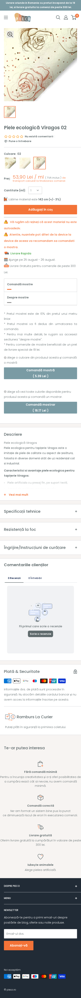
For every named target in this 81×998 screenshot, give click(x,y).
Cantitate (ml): (15, 190)
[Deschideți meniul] (6, 17)
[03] (10, 163)
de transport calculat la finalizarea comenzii (39, 179)
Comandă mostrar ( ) (40, 408)
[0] (73, 17)
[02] (39, 163)
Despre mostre (18, 297)
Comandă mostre (20, 284)
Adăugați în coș (40, 209)
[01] (25, 163)
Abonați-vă (19, 945)
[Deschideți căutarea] (58, 17)
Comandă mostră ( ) (40, 373)
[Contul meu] (66, 17)
